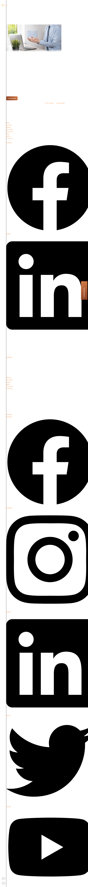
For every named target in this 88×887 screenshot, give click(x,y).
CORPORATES (84, 292)
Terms (47, 103)
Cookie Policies (60, 103)
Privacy (51, 103)
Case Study (15, 8)
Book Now (9, 140)
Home (8, 8)
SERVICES (9, 357)
